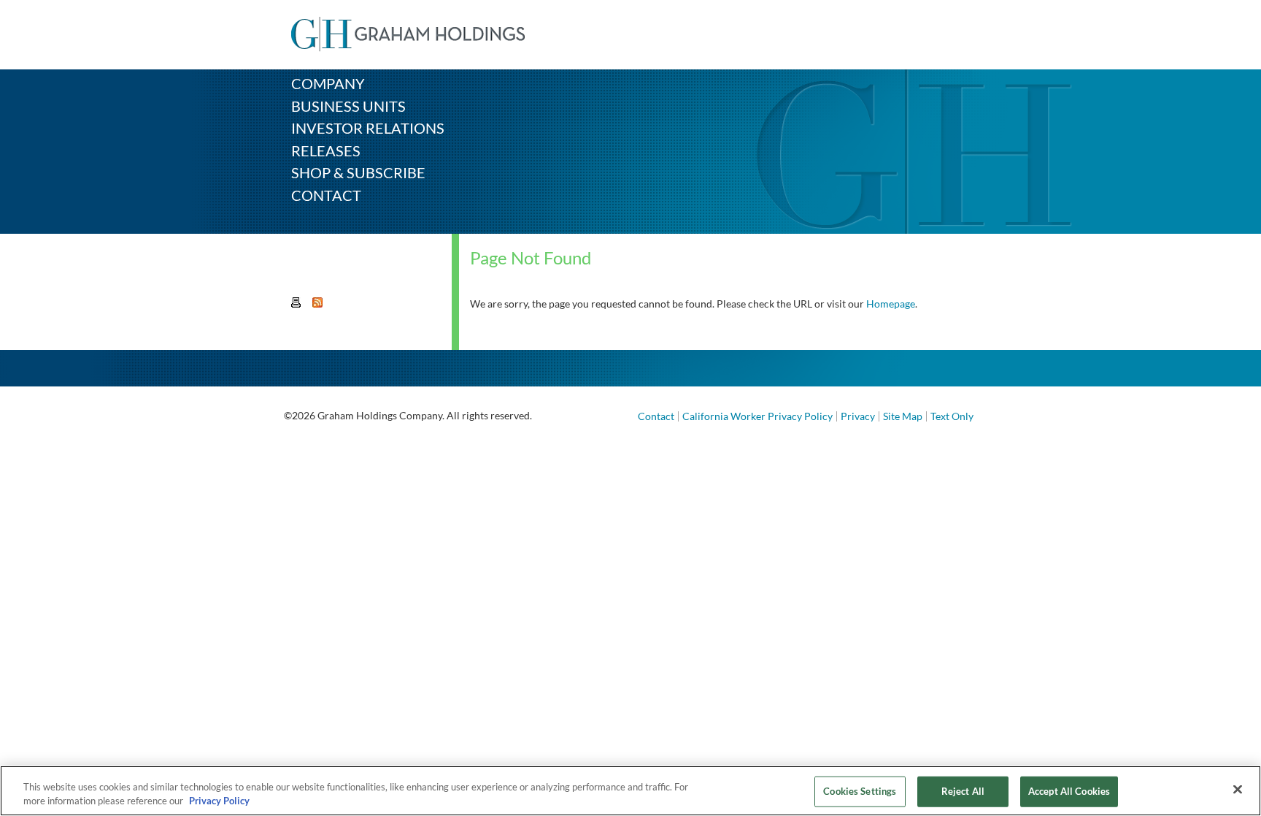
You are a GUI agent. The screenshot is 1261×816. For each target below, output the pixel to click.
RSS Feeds (318, 303)
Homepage (890, 303)
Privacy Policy (219, 801)
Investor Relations (367, 128)
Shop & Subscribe (358, 172)
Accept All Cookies (1069, 791)
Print (297, 303)
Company (328, 83)
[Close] (1238, 790)
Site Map (902, 416)
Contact (326, 195)
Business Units (348, 106)
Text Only (951, 416)
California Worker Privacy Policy (757, 416)
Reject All (962, 791)
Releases (325, 150)
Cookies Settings (859, 791)
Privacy (858, 416)
